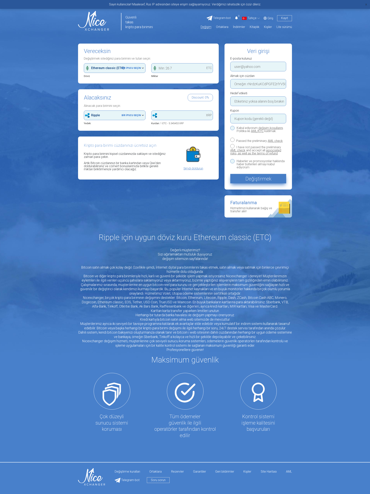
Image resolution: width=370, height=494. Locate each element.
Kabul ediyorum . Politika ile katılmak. (260, 129)
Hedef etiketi (238, 93)
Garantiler (199, 471)
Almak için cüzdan (242, 76)
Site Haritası (269, 471)
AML (289, 471)
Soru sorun (158, 480)
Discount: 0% (200, 97)
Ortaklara (222, 27)
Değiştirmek (258, 179)
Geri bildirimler (224, 471)
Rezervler (177, 471)
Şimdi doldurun (193, 168)
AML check (275, 141)
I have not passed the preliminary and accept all (255, 150)
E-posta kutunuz (241, 58)
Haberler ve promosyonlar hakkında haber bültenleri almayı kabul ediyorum (261, 164)
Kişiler (268, 27)
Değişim (206, 27)
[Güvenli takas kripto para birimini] (93, 20)
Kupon (234, 110)
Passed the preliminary (259, 140)
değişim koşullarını (270, 128)
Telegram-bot (130, 480)
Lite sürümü (284, 27)
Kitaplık (254, 27)
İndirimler (239, 27)
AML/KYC (257, 131)
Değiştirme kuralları (127, 471)
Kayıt (284, 18)
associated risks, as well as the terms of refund (255, 151)
